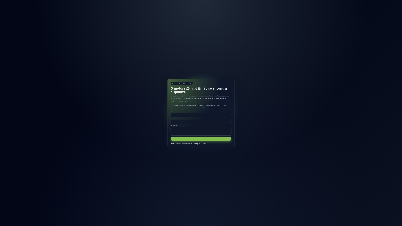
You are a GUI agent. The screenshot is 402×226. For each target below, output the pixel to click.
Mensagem (174, 126)
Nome (172, 112)
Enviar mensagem (201, 139)
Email (172, 119)
